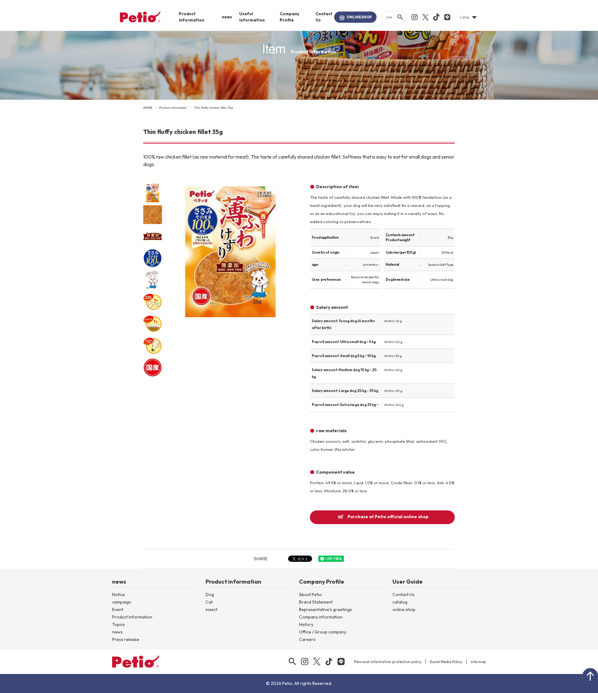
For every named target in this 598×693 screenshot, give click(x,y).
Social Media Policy (446, 661)
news (227, 16)
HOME (147, 108)
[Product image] (230, 252)
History (306, 624)
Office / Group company (322, 632)
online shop (403, 609)
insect (211, 609)
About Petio (310, 594)
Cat (209, 602)
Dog (210, 594)
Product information (191, 16)
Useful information (252, 16)
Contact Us (324, 16)
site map (478, 661)
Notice (118, 594)
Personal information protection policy (387, 661)
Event (117, 609)
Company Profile (289, 16)
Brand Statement (316, 602)
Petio (140, 17)
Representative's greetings (325, 609)
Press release (125, 639)
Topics (118, 624)
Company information (321, 617)
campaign (121, 602)
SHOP (359, 17)
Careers (307, 639)
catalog (399, 602)
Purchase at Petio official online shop (388, 516)
